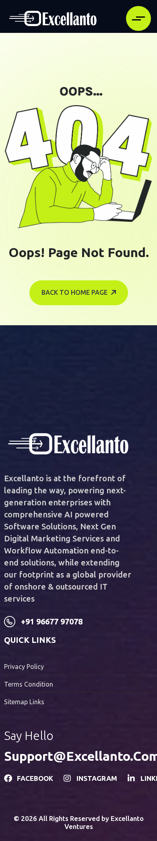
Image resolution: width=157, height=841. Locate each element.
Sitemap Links (24, 701)
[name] (53, 18)
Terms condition (28, 684)
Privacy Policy (24, 666)
